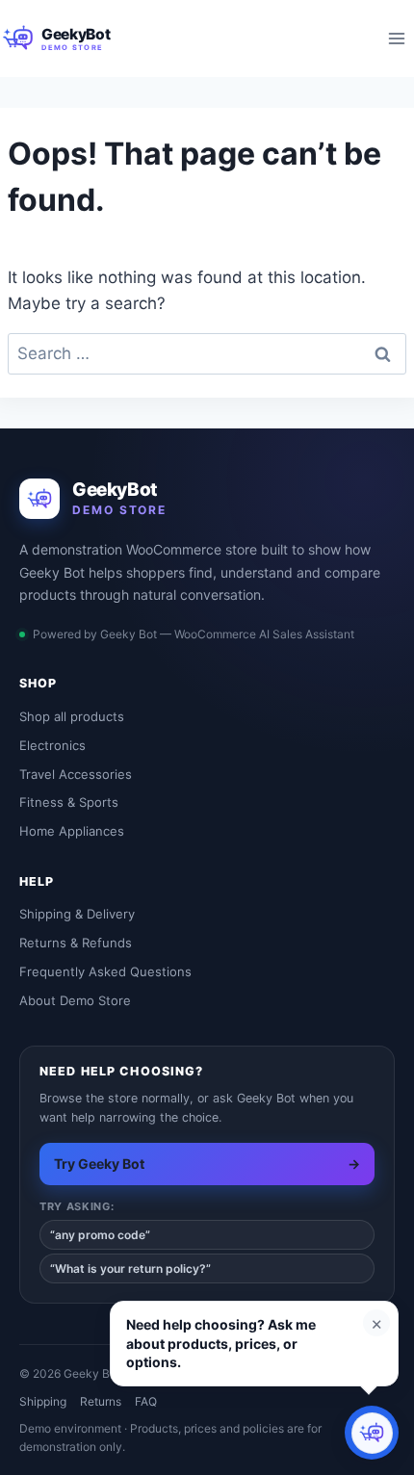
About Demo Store (75, 1000)
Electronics (52, 745)
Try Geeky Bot (207, 1163)
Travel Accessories (75, 774)
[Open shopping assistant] (372, 1433)
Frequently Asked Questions (105, 971)
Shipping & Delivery (77, 913)
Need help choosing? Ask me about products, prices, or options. (221, 1343)
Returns (100, 1401)
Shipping (42, 1401)
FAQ (146, 1401)
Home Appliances (71, 831)
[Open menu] (396, 38)
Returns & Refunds (75, 942)
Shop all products (71, 716)
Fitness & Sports (68, 802)
